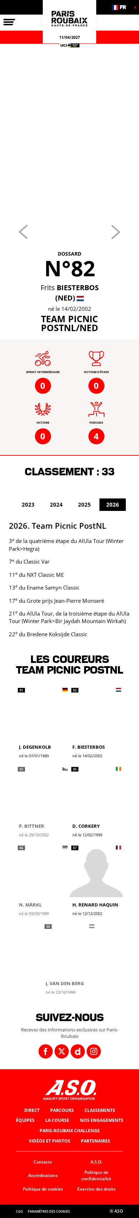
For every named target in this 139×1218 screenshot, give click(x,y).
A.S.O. (96, 1162)
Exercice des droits (96, 1189)
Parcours (62, 1110)
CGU (19, 1211)
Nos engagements (101, 1120)
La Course (57, 1120)
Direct (32, 1110)
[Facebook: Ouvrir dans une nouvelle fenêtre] (45, 1051)
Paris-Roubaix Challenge (70, 1131)
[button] (121, 7)
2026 (112, 504)
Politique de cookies (43, 1189)
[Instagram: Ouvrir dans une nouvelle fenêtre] (94, 1051)
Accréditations (43, 1175)
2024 (56, 504)
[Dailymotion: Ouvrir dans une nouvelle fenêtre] (78, 1051)
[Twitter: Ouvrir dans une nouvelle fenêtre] (62, 1051)
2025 (84, 504)
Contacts (43, 1162)
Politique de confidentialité (96, 1175)
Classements (99, 1110)
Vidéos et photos (49, 1141)
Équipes (25, 1120)
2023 (28, 504)
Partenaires (95, 1141)
